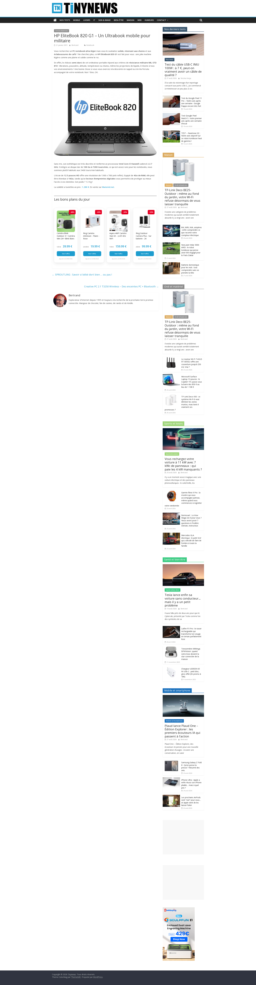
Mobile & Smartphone (174, 721)
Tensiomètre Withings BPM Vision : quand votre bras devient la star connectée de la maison (190, 653)
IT (94, 20)
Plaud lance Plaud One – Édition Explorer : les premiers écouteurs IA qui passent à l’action (182, 731)
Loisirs (86, 20)
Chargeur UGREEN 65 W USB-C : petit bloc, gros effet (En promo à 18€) (191, 672)
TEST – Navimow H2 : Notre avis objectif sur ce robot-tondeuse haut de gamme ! (191, 137)
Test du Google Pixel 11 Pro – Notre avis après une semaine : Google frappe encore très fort (191, 102)
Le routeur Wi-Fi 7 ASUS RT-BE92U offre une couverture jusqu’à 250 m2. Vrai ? (191, 363)
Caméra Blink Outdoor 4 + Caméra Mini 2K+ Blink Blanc (66, 236)
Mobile (76, 20)
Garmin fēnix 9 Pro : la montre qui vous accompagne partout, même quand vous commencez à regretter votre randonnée (183, 499)
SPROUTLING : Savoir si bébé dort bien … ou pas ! (82, 274)
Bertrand (75, 45)
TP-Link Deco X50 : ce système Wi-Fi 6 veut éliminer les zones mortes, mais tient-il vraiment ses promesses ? (182, 403)
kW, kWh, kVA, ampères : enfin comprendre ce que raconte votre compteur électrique (191, 231)
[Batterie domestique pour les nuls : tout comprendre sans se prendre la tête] (171, 263)
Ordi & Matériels (61, 31)
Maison (130, 20)
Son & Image (104, 20)
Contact (161, 20)
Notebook (90, 45)
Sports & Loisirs (172, 454)
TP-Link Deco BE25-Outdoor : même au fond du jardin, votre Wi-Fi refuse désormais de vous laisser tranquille (182, 197)
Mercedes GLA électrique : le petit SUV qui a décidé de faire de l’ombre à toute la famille (191, 540)
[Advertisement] (183, 837)
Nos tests (65, 20)
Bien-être (119, 20)
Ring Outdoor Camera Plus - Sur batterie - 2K (143, 236)
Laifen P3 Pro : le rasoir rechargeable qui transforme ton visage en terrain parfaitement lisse (191, 633)
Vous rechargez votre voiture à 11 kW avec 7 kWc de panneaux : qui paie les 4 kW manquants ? (183, 464)
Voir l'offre (66, 254)
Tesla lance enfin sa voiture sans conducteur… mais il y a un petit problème (183, 600)
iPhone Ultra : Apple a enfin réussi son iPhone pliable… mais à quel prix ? (191, 784)
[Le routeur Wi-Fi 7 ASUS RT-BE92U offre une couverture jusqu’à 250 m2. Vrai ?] (171, 358)
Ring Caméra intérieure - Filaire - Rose (91, 236)
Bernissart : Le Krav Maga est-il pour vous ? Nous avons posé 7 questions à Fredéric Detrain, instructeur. (191, 520)
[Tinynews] (55, 20)
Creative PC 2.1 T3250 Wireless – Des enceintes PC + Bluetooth (121, 286)
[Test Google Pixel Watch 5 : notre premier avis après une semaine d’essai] (171, 114)
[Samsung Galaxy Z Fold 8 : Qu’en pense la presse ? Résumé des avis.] (171, 761)
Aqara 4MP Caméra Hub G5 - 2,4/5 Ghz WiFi (117, 236)
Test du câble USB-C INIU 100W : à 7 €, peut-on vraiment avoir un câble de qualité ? (183, 69)
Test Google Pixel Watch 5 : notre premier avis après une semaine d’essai (191, 119)
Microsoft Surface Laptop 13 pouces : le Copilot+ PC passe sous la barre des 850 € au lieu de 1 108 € (191, 381)
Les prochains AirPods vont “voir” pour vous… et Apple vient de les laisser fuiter (191, 801)
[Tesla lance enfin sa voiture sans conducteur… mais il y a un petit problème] (183, 565)
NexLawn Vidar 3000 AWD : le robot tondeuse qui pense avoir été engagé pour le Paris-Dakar (190, 250)
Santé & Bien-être (172, 590)
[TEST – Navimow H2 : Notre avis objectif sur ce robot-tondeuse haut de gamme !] (171, 132)
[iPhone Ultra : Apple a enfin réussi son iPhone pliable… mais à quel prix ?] (171, 778)
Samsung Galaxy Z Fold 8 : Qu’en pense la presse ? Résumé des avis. (191, 766)
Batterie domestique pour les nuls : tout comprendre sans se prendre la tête (190, 269)
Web (139, 20)
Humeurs (149, 20)
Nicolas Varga (186, 78)
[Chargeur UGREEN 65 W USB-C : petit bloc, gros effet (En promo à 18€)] (171, 667)
